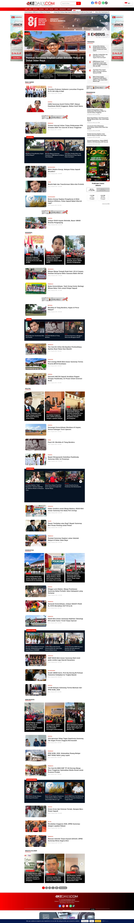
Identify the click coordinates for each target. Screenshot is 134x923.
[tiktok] (106, 3)
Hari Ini (92, 190)
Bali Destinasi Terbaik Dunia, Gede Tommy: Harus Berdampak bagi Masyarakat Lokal (74, 878)
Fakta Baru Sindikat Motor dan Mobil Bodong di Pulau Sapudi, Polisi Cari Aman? (73, 155)
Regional (35, 9)
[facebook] (92, 3)
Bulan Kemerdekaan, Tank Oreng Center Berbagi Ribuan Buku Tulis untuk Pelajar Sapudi (98, 119)
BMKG (108, 203)
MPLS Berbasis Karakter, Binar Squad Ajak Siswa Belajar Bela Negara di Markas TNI (75, 727)
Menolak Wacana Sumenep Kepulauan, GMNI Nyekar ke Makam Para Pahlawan (54, 155)
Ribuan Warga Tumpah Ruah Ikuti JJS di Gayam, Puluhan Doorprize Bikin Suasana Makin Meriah (34, 726)
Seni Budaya (62, 9)
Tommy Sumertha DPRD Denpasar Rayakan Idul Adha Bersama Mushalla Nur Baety (74, 648)
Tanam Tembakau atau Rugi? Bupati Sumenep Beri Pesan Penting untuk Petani (33, 416)
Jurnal (56, 9)
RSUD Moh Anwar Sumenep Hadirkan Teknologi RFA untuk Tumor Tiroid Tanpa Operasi (74, 577)
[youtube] (100, 3)
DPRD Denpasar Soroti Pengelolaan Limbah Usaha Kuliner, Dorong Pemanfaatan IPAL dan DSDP (100, 64)
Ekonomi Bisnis (78, 55)
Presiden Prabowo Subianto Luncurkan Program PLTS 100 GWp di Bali (34, 260)
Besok (103, 190)
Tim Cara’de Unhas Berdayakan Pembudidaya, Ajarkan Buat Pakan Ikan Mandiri (97, 127)
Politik (51, 9)
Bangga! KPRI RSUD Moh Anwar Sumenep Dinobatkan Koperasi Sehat (103, 12)
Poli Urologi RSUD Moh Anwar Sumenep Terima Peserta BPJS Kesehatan (34, 578)
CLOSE (92, 909)
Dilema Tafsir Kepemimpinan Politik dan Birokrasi (74, 12)
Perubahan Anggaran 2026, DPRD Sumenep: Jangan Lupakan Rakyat (54, 416)
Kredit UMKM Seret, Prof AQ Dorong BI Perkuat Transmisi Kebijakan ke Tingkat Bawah (74, 797)
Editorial (41, 9)
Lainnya (69, 9)
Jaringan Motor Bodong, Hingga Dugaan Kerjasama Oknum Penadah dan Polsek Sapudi (40, 12)
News (30, 9)
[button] (84, 47)
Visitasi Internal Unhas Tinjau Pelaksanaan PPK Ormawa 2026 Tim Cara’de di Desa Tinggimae (96, 111)
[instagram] (96, 3)
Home (26, 9)
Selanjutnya (63, 887)
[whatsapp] (103, 3)
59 (56, 887)
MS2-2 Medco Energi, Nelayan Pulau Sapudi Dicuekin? (36, 59)
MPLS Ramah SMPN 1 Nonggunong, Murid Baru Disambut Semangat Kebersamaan (54, 727)
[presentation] (28, 147)
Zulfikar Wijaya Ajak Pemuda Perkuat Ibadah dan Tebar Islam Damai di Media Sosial (53, 648)
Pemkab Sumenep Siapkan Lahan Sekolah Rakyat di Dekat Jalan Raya (96, 134)
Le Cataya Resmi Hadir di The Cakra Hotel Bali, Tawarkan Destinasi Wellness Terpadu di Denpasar (34, 877)
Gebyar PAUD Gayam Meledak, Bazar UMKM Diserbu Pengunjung (74, 260)
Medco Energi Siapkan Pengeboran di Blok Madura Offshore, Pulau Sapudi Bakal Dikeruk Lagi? (54, 797)
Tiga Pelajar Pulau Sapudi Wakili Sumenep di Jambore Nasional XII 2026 (100, 71)
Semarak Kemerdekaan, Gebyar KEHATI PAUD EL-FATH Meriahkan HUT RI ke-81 (97, 141)
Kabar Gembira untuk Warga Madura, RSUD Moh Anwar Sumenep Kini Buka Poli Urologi (53, 577)
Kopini (46, 9)
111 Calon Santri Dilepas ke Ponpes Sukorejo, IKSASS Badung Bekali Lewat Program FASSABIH (35, 648)
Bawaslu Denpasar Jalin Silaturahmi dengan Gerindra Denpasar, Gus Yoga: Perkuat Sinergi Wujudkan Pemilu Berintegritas (75, 414)
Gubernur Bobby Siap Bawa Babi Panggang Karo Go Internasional (53, 878)
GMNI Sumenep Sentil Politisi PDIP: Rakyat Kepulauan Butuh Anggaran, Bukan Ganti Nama (54, 259)
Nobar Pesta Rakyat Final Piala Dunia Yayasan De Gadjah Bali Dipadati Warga (53, 486)
